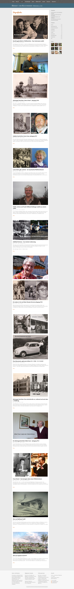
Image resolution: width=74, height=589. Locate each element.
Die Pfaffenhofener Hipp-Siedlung (56, 18)
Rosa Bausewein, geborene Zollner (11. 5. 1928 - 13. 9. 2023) (28, 361)
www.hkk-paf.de (54, 582)
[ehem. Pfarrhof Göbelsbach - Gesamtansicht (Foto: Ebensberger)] (52, 45)
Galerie (33, 1)
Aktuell (56, 24)
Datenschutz (54, 1)
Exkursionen (56, 30)
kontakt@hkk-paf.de (55, 581)
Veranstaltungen (27, 1)
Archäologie (56, 29)
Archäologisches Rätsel (54, 20)
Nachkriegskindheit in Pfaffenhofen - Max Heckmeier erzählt (28, 41)
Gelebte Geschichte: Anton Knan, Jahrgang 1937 (25, 136)
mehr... (14, 48)
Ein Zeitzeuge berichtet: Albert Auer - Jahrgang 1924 (26, 441)
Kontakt (43, 1)
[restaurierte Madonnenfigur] (60, 49)
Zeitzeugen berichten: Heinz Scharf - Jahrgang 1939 (26, 100)
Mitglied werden (38, 1)
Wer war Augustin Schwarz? (20, 555)
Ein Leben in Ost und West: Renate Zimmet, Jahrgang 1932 (28, 302)
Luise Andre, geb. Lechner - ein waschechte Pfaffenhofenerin (28, 169)
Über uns (17, 1)
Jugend (56, 32)
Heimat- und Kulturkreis (22, 5)
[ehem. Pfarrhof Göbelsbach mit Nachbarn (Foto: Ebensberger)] (60, 45)
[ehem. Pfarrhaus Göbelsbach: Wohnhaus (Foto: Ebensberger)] (52, 49)
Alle (56, 38)
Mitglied (26, 576)
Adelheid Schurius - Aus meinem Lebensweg (24, 242)
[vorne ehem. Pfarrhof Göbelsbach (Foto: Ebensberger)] (56, 49)
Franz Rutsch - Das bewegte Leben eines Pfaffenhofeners (27, 479)
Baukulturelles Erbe (56, 26)
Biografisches (56, 36)
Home (13, 1)
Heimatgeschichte (56, 35)
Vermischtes (56, 33)
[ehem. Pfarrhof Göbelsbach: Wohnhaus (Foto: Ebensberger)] (56, 45)
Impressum (48, 1)
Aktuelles (21, 1)
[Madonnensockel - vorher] (60, 53)
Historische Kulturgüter (56, 27)
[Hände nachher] (56, 53)
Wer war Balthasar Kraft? (19, 519)
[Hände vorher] (52, 53)
